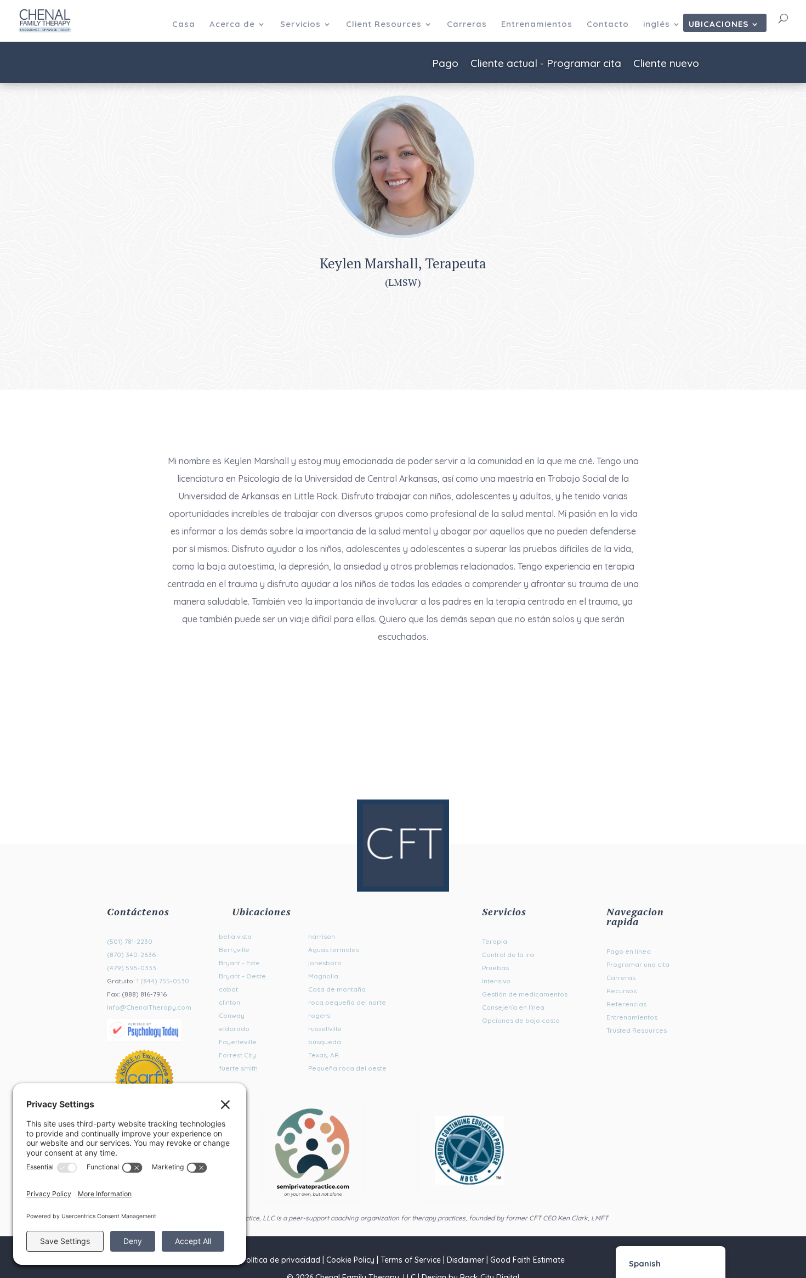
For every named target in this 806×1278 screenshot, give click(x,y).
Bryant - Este (239, 963)
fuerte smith (238, 1068)
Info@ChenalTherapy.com (149, 1007)
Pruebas (495, 968)
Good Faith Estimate (527, 1260)
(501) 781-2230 (129, 941)
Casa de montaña (337, 989)
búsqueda (324, 1042)
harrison (321, 936)
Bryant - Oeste (242, 976)
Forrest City (237, 1055)
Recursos (621, 991)
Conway (232, 1015)
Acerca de (232, 24)
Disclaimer (465, 1260)
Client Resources (384, 24)
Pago (445, 64)
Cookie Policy (350, 1260)
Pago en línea (628, 951)
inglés (656, 24)
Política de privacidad (281, 1260)
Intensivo (496, 981)
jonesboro (325, 963)
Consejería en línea (513, 1007)
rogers (319, 1015)
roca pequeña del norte (347, 1002)
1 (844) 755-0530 (163, 981)
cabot (228, 989)
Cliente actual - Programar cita (545, 64)
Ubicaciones (718, 24)
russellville (325, 1028)
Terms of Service (411, 1260)
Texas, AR (323, 1055)
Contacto (608, 24)
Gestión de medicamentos (524, 994)
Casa (183, 24)
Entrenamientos (536, 24)
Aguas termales (333, 949)
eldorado (234, 1028)
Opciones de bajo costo (521, 1020)
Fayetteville (238, 1042)
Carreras (467, 24)
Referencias (626, 1004)
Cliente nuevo (666, 64)
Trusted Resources (636, 1030)
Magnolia (323, 976)
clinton (229, 1002)
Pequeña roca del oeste (347, 1068)
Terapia (494, 941)
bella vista (235, 936)
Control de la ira (508, 954)
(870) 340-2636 (131, 954)
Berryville (234, 949)
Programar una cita (637, 964)
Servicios (300, 24)
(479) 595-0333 (131, 968)
